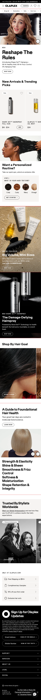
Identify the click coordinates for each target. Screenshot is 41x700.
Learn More (8, 424)
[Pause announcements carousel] (39, 1)
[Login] (21, 93)
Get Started (11, 197)
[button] (35, 694)
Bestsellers (16, 11)
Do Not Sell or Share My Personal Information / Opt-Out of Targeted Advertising (26, 692)
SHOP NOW (7, 71)
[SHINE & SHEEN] (18, 373)
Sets (25, 11)
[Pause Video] (38, 41)
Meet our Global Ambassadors (13, 511)
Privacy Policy (13, 631)
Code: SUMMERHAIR (32, 1)
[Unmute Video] (33, 454)
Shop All (6, 11)
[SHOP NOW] (20, 239)
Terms (20, 631)
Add (19, 127)
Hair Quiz (33, 11)
